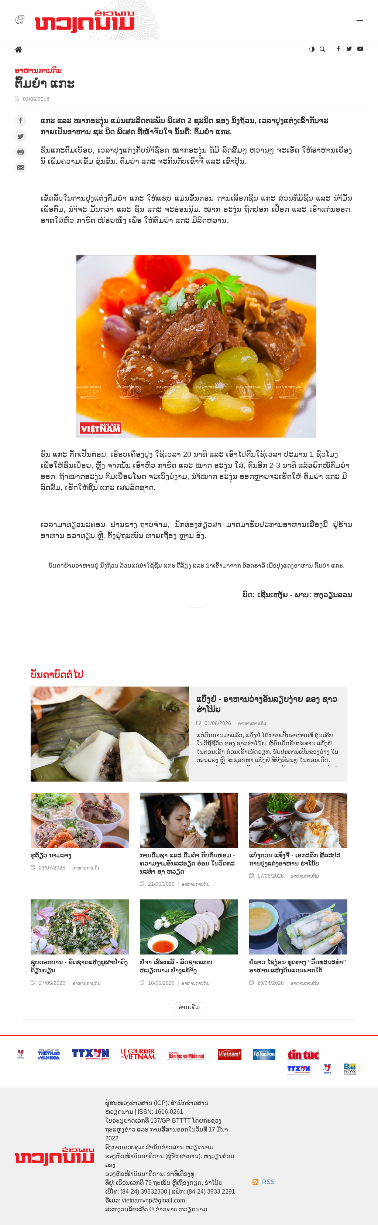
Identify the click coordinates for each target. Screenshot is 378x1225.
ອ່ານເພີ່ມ (189, 1007)
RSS (268, 1182)
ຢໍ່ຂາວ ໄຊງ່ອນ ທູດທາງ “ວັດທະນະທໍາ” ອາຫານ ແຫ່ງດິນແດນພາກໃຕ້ (297, 966)
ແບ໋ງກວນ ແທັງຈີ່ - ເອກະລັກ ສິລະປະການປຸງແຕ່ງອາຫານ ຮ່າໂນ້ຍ (294, 859)
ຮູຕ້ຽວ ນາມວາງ (51, 855)
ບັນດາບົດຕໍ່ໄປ (57, 674)
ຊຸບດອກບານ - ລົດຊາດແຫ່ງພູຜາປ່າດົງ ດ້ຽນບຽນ (79, 966)
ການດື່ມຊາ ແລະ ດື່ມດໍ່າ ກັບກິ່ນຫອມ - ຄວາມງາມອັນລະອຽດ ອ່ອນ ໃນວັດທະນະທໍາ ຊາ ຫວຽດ (187, 863)
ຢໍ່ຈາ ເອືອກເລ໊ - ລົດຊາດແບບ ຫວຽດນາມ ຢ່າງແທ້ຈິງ (176, 966)
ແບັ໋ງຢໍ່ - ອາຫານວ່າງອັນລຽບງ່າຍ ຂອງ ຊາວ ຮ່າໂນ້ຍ (266, 704)
